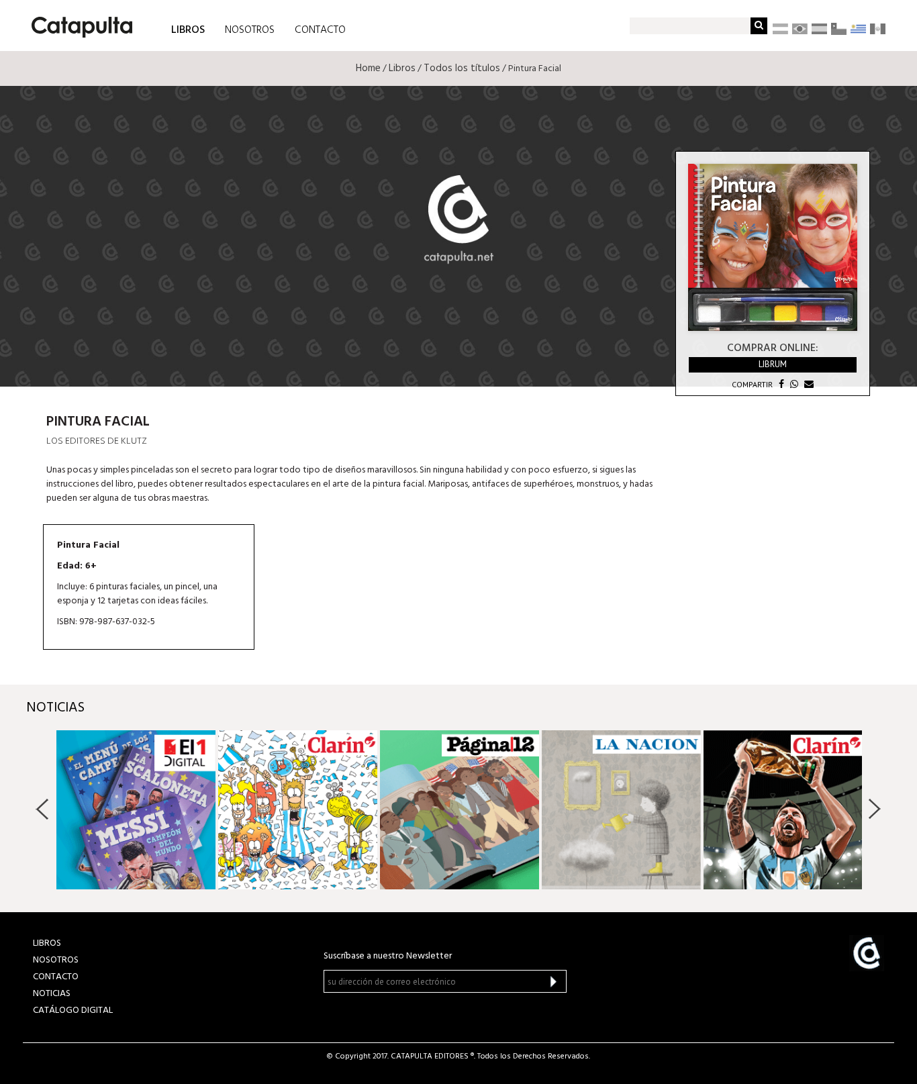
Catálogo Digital (73, 1010)
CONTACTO (320, 30)
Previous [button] (42, 809)
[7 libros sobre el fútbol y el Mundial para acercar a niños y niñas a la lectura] (783, 809)
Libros (402, 68)
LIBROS (188, 29)
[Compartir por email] (807, 384)
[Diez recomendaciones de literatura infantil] (459, 809)
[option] (135, 809)
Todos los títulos (462, 68)
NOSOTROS (250, 30)
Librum (773, 364)
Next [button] (874, 809)
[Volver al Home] (77, 22)
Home (368, 68)
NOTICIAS (51, 993)
